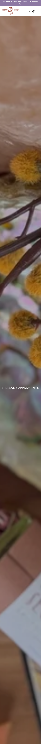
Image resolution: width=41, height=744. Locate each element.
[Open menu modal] (38, 11)
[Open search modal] (30, 11)
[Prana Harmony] (11, 11)
